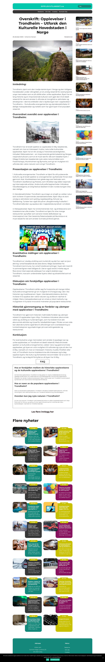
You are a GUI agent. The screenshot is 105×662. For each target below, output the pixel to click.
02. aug (64, 428)
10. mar (64, 522)
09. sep (33, 597)
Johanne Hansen (30, 37)
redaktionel (68, 37)
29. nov (64, 578)
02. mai (33, 503)
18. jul (64, 447)
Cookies (54, 11)
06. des (64, 559)
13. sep (64, 616)
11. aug (33, 428)
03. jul (33, 616)
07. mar (33, 541)
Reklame (41, 11)
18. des (64, 541)
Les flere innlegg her (43, 412)
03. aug (64, 597)
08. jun (64, 466)
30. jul (33, 447)
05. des (33, 578)
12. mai (33, 484)
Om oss (48, 11)
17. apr (64, 503)
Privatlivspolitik (55, 659)
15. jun (33, 466)
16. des (33, 559)
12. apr (33, 522)
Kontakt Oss (63, 11)
